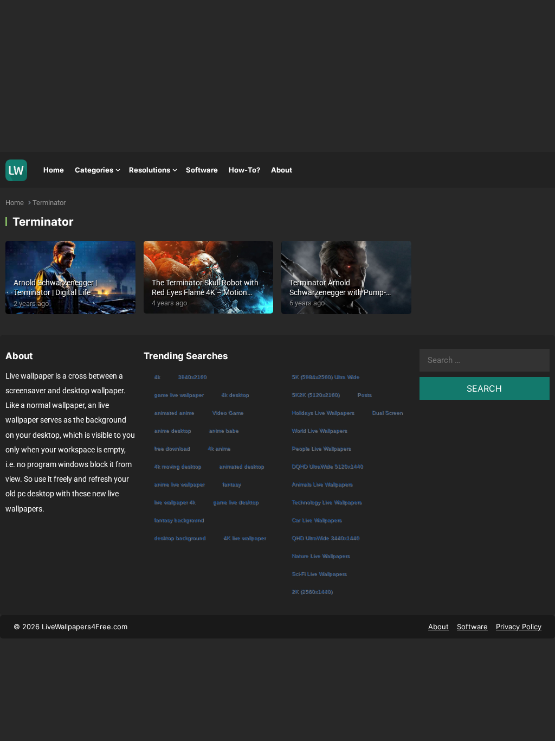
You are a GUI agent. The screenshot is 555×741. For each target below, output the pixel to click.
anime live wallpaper (179, 484)
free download (172, 448)
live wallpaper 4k (174, 502)
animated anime (174, 413)
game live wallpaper (178, 395)
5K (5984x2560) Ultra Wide (325, 377)
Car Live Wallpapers (316, 520)
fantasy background (179, 520)
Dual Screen (387, 413)
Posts (364, 395)
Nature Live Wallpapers (321, 556)
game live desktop (236, 502)
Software (202, 169)
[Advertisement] (277, 76)
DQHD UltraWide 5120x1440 (327, 466)
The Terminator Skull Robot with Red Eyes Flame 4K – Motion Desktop (205, 292)
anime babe (223, 430)
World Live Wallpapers (319, 430)
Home (53, 169)
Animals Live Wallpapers (322, 484)
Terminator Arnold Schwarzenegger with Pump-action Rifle (337, 292)
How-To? (244, 169)
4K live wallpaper (244, 538)
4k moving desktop (177, 466)
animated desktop (241, 466)
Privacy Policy (518, 626)
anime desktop (172, 430)
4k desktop (235, 395)
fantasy (231, 484)
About (281, 169)
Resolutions (149, 169)
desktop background (179, 538)
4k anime (219, 448)
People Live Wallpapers (321, 448)
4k (157, 377)
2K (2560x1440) (312, 592)
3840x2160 (192, 377)
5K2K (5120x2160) (315, 395)
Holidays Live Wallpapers (323, 413)
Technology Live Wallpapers (327, 502)
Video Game (227, 413)
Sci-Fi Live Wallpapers (319, 574)
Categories (94, 169)
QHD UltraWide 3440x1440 (325, 538)
